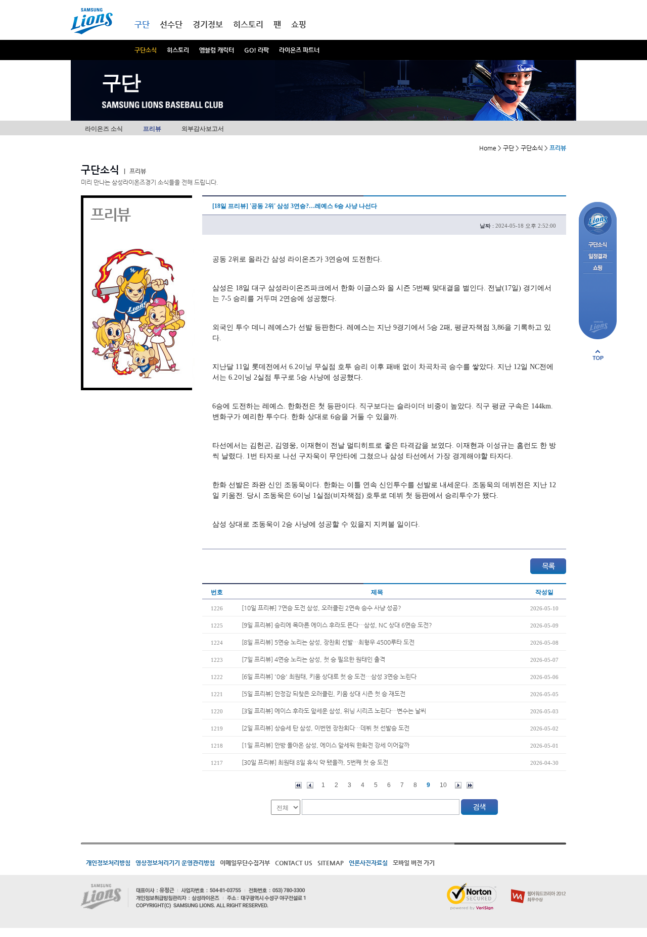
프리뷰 (152, 128)
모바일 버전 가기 (414, 862)
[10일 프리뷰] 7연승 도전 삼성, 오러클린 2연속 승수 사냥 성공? (321, 607)
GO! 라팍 (256, 50)
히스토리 (178, 50)
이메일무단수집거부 (245, 862)
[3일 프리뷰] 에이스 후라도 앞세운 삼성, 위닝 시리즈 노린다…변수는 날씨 (334, 710)
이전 (310, 785)
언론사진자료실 (368, 862)
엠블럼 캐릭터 (216, 50)
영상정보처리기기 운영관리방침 (175, 862)
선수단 (171, 24)
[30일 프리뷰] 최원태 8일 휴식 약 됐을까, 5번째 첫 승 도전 (315, 762)
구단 (142, 24)
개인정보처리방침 (108, 862)
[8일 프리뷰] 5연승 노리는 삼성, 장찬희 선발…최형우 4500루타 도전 (328, 642)
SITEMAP (330, 862)
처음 (298, 785)
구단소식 (145, 50)
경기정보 (208, 24)
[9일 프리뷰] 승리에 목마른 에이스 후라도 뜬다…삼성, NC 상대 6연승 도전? (337, 625)
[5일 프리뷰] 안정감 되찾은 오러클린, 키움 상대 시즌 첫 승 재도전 (323, 693)
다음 (458, 785)
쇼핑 (298, 24)
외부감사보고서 (202, 128)
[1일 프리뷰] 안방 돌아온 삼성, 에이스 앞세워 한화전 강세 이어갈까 (325, 745)
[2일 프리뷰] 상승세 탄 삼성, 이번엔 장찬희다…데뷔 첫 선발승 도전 (325, 728)
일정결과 (598, 257)
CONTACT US (293, 862)
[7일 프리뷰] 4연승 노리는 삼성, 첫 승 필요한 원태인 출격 (313, 659)
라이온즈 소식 (104, 128)
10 (443, 785)
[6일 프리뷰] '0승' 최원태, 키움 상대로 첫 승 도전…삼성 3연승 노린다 (329, 676)
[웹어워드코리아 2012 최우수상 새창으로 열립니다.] (538, 887)
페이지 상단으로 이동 (598, 355)
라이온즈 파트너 (299, 50)
